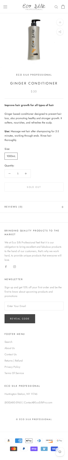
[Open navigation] (5, 6)
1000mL (11, 156)
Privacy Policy (12, 367)
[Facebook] (6, 266)
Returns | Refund (14, 360)
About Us (10, 348)
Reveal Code (20, 318)
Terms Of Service (14, 373)
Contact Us (11, 354)
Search (8, 342)
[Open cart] (63, 7)
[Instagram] (14, 266)
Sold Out (34, 187)
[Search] (56, 6)
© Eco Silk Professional (34, 419)
